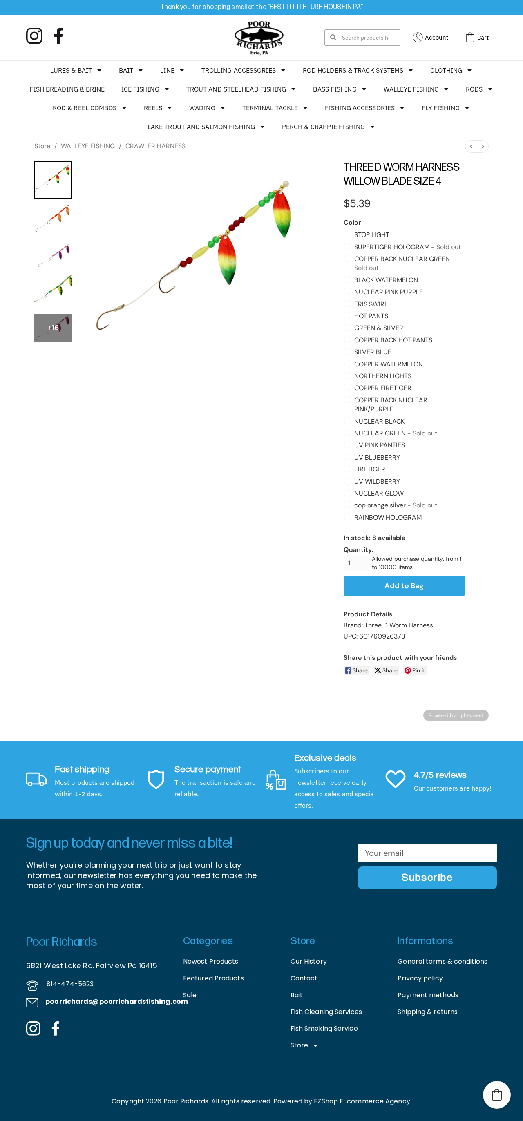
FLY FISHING (441, 108)
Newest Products (211, 961)
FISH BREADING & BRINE (67, 89)
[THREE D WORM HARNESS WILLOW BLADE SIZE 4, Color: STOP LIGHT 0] (53, 180)
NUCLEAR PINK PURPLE (388, 292)
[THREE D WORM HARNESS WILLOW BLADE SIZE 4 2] (53, 256)
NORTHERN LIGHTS (382, 376)
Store (42, 146)
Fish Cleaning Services (326, 1011)
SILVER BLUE (372, 352)
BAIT (126, 70)
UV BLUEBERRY (377, 457)
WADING (202, 108)
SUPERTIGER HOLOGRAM (407, 247)
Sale (190, 995)
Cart (483, 37)
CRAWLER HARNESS (155, 146)
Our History (309, 961)
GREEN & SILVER (378, 328)
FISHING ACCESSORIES (360, 108)
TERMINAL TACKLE (270, 108)
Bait (297, 995)
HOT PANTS (371, 316)
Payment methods (428, 995)
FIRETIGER (369, 469)
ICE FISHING (140, 89)
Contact (304, 978)
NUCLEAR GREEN (395, 433)
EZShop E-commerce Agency (362, 1101)
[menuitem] (471, 146)
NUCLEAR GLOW (379, 493)
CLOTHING (446, 70)
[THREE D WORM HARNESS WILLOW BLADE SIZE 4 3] (53, 292)
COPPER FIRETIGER (382, 388)
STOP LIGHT (371, 234)
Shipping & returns (428, 1011)
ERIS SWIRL (371, 304)
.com (179, 1001)
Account (437, 37)
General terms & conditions (442, 961)
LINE (167, 70)
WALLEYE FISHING (411, 89)
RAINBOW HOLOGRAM (388, 517)
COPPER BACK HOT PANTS (393, 340)
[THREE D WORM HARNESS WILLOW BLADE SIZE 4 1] (53, 220)
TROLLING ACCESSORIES (238, 70)
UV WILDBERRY (377, 481)
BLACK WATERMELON (386, 280)
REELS (153, 108)
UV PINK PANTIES (379, 445)
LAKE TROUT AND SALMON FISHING (201, 127)
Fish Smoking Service (324, 1028)
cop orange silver (395, 505)
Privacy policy (420, 978)
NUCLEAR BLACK (379, 421)
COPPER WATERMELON (388, 364)
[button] (497, 1095)
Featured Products (213, 978)
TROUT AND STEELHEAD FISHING (236, 89)
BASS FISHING (334, 89)
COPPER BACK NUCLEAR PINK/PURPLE (390, 404)
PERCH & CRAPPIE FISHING (323, 127)
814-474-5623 (70, 984)
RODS (474, 89)
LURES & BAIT (71, 70)
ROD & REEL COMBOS (85, 108)
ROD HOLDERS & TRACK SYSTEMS (353, 70)
